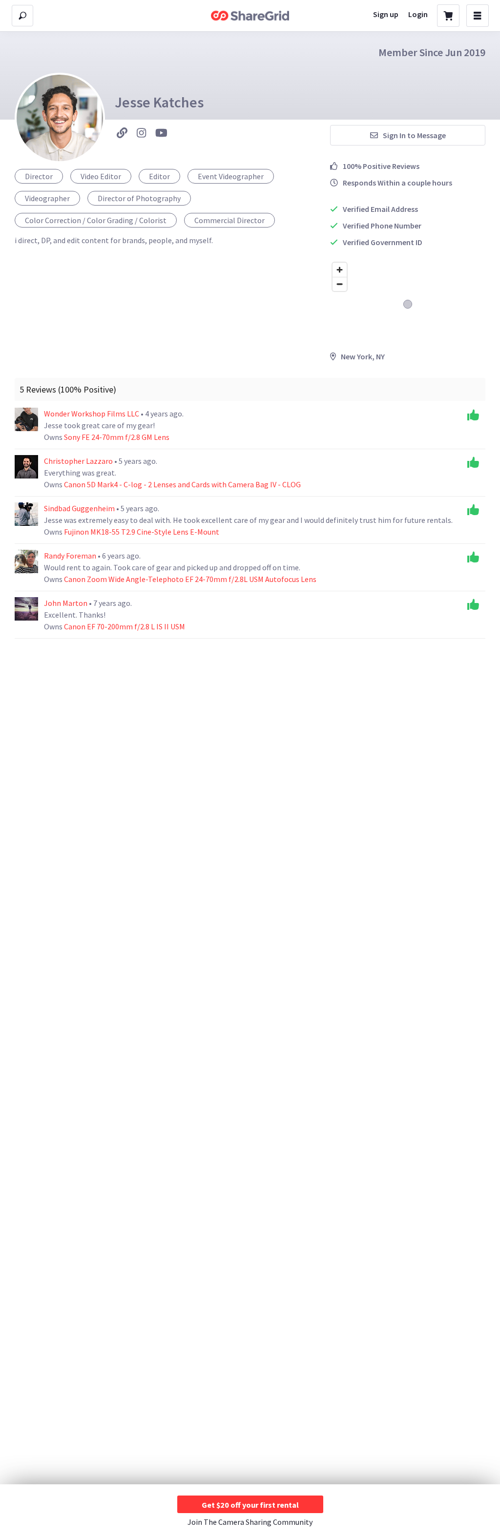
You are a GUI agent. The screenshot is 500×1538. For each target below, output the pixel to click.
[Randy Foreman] (26, 561)
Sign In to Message (414, 135)
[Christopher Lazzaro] (26, 466)
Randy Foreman (71, 556)
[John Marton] (26, 609)
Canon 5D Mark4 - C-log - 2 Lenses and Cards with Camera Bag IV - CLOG (182, 484)
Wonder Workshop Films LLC (92, 413)
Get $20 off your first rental (250, 1505)
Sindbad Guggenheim (80, 508)
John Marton (66, 603)
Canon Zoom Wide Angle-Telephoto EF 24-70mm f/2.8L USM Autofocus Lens (190, 579)
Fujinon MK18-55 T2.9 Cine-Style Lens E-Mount (141, 532)
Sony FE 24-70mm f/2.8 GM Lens (116, 437)
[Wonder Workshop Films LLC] (26, 419)
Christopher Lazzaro (79, 461)
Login (418, 14)
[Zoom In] (340, 270)
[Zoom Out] (340, 284)
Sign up (385, 14)
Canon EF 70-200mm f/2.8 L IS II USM (124, 626)
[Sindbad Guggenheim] (26, 514)
